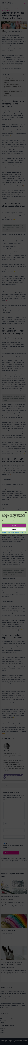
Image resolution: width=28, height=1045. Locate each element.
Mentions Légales (23, 532)
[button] (25, 512)
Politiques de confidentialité (14, 532)
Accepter (14, 525)
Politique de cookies (5, 532)
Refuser (14, 529)
